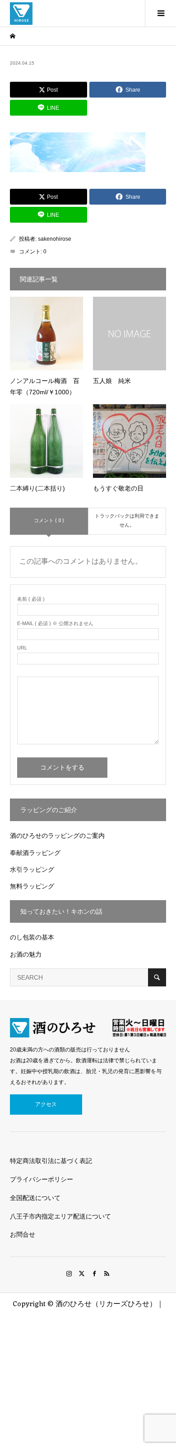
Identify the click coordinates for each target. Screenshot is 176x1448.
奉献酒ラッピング (35, 852)
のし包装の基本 (32, 937)
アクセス (46, 1104)
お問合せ (22, 1234)
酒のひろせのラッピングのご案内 (57, 835)
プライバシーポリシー (41, 1179)
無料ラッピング (32, 886)
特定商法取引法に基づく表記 (51, 1160)
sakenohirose (54, 239)
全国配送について (35, 1197)
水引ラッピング (32, 869)
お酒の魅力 (26, 954)
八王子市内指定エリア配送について (60, 1216)
